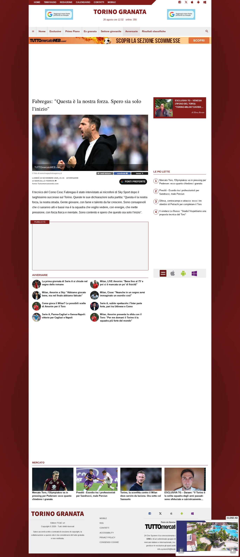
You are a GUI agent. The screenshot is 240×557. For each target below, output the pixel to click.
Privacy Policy (107, 537)
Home (37, 2)
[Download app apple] (192, 2)
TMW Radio (50, 2)
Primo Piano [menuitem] (72, 31)
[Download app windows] (204, 2)
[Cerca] (207, 31)
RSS (101, 523)
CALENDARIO (83, 2)
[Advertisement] (179, 417)
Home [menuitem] (42, 31)
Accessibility (107, 533)
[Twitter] (186, 2)
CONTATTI (99, 2)
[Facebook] (179, 2)
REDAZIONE (66, 2)
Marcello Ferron (44, 181)
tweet (139, 173)
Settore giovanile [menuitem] (111, 31)
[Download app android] (198, 2)
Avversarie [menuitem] (131, 31)
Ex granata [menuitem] (90, 31)
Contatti (104, 528)
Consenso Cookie (109, 542)
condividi (121, 173)
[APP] (163, 273)
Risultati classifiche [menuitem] (154, 31)
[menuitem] (33, 31)
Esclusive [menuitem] (55, 31)
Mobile (103, 518)
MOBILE (112, 2)
